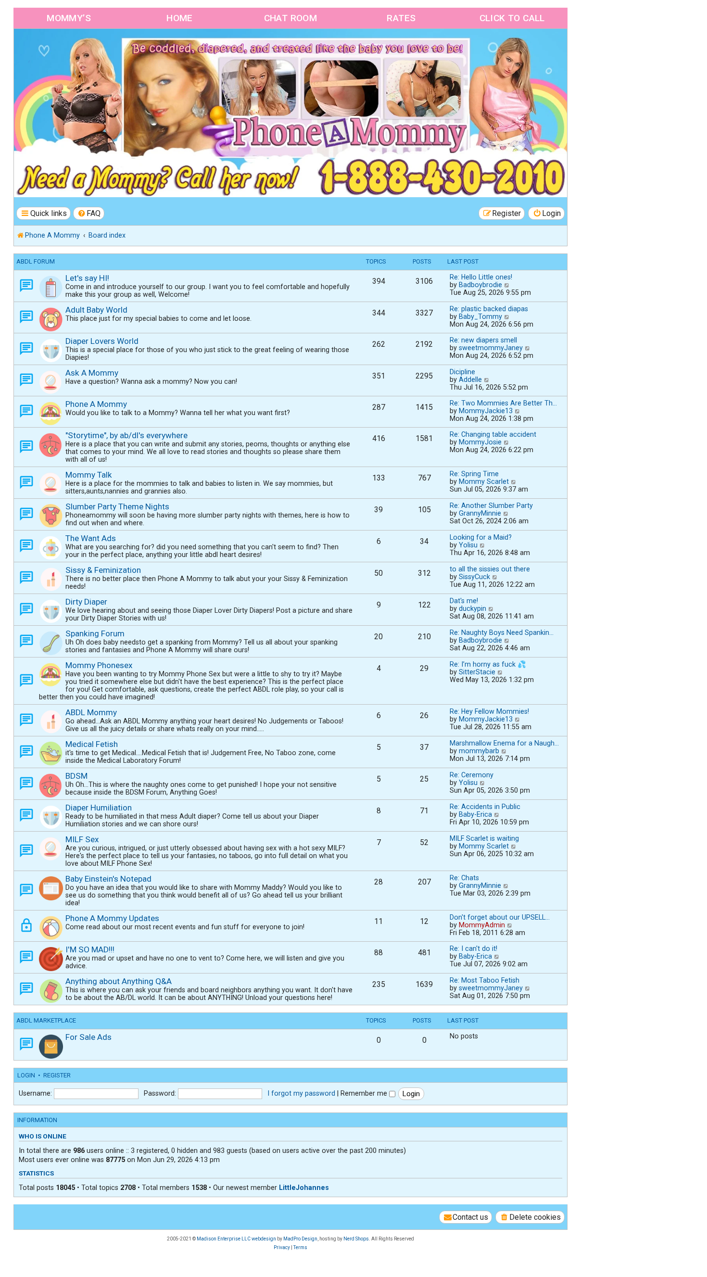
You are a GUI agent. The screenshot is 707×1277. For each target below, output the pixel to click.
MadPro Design (300, 1238)
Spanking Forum (95, 633)
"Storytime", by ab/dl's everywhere (126, 435)
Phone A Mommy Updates (112, 918)
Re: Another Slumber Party (491, 505)
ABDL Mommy (91, 712)
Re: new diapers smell (483, 340)
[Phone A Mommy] (69, 49)
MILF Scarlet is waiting (484, 838)
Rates (401, 18)
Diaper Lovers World (102, 341)
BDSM (76, 776)
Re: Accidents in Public (485, 806)
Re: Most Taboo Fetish (484, 980)
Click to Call (512, 18)
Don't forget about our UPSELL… (500, 917)
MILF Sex (82, 839)
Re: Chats (464, 878)
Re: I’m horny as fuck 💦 (488, 664)
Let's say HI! (87, 278)
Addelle (470, 379)
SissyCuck (474, 577)
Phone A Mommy (96, 404)
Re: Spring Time (474, 474)
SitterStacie (477, 672)
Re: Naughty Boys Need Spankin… (502, 632)
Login (26, 1075)
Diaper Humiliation (98, 807)
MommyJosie (480, 442)
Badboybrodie (480, 285)
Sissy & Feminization (103, 570)
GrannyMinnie (480, 513)
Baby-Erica (475, 814)
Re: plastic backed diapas (489, 309)
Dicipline (462, 372)
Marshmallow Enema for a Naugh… (504, 743)
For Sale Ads (88, 1037)
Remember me (365, 1093)
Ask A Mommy (91, 373)
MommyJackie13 (486, 411)
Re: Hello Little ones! (481, 277)
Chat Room (290, 18)
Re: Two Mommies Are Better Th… (503, 403)
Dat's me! (464, 601)
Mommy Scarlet (484, 481)
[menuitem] (89, 213)
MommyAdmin (482, 925)
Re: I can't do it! (473, 948)
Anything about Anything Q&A (118, 981)
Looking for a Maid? (481, 537)
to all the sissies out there (490, 569)
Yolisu (468, 545)
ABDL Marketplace (46, 1020)
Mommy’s (69, 18)
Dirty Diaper (86, 602)
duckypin (472, 608)
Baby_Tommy (480, 316)
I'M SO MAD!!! (89, 949)
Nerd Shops (356, 1238)
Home (179, 18)
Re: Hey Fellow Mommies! (489, 711)
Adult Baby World (96, 310)
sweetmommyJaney (491, 348)
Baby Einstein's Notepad (108, 879)
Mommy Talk (88, 475)
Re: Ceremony (471, 775)
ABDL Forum (35, 261)
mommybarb (479, 751)
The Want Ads (90, 538)
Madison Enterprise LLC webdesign (236, 1238)
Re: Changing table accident (493, 434)
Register (57, 1075)
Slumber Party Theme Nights (117, 506)
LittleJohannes (304, 1187)
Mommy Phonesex (99, 665)
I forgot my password (301, 1093)
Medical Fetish (91, 744)
